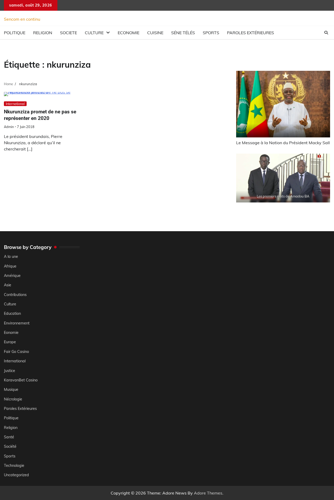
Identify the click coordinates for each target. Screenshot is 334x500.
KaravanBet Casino (21, 380)
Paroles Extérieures (250, 32)
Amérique (12, 275)
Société (10, 446)
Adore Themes (208, 493)
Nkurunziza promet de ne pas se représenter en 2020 (40, 115)
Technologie (14, 465)
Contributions (15, 294)
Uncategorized (16, 475)
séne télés (183, 32)
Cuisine (155, 32)
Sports (211, 32)
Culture (94, 32)
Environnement (16, 323)
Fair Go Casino (16, 351)
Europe (10, 342)
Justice (9, 370)
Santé (9, 437)
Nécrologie (13, 399)
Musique (11, 389)
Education (12, 313)
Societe (68, 32)
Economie (128, 32)
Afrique (10, 266)
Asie (7, 285)
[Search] (326, 33)
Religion (42, 32)
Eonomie (11, 332)
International (15, 104)
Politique (14, 32)
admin (9, 127)
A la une (11, 256)
